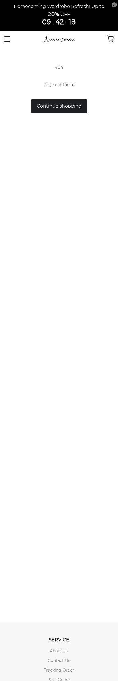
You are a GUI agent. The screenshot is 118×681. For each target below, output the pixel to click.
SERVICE (59, 640)
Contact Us (59, 660)
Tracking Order (59, 670)
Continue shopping (59, 106)
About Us (59, 651)
